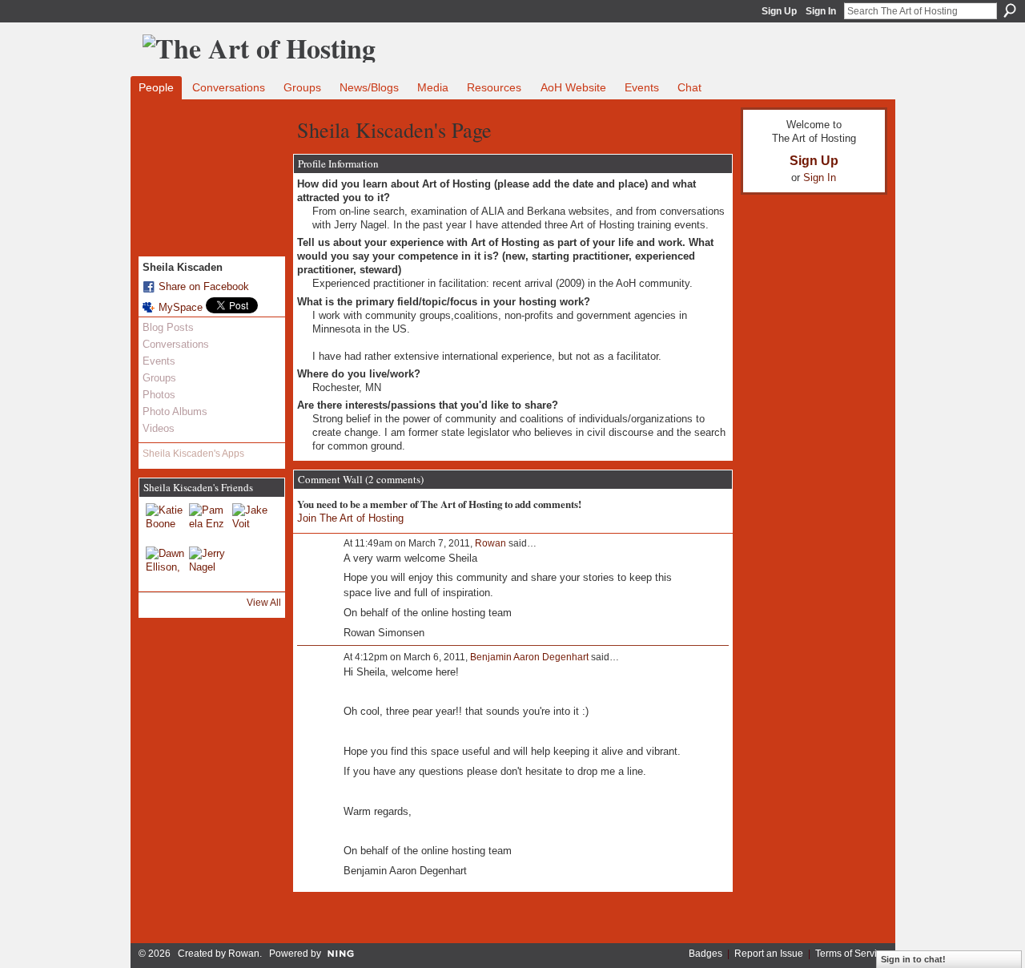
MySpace (181, 307)
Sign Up (779, 11)
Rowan (490, 543)
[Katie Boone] (165, 522)
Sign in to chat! (913, 959)
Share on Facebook (204, 286)
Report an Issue (768, 953)
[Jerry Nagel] (208, 566)
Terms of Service (851, 953)
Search (1009, 10)
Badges (705, 953)
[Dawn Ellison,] (165, 566)
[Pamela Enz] (208, 522)
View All (264, 602)
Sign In (821, 11)
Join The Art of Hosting (350, 518)
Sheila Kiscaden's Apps (193, 453)
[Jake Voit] (251, 522)
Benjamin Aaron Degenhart (529, 657)
